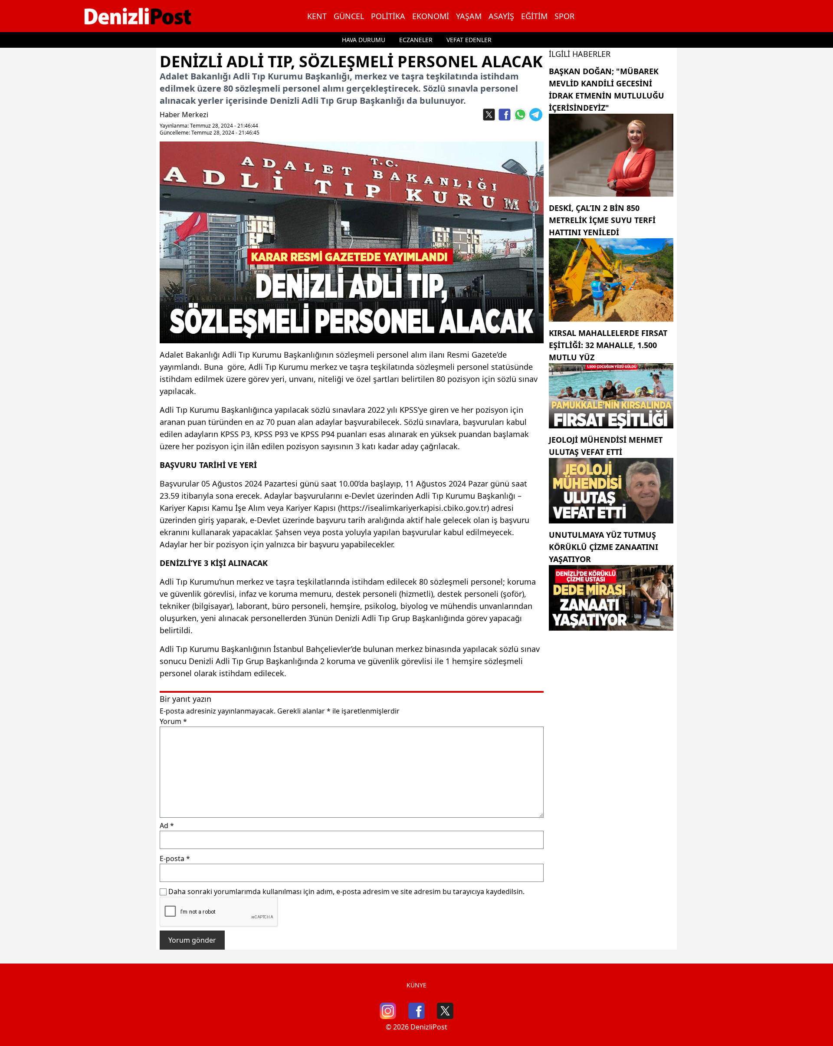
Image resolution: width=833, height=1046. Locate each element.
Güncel (349, 16)
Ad (167, 825)
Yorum (173, 721)
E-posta (175, 858)
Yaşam (469, 16)
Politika (388, 16)
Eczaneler (416, 40)
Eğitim (534, 16)
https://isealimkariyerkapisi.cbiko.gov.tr (413, 508)
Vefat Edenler (469, 40)
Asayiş (501, 16)
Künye (416, 985)
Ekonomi (430, 16)
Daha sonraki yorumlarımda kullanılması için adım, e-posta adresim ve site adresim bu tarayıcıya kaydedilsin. (346, 891)
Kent (317, 16)
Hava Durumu (363, 40)
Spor (564, 16)
